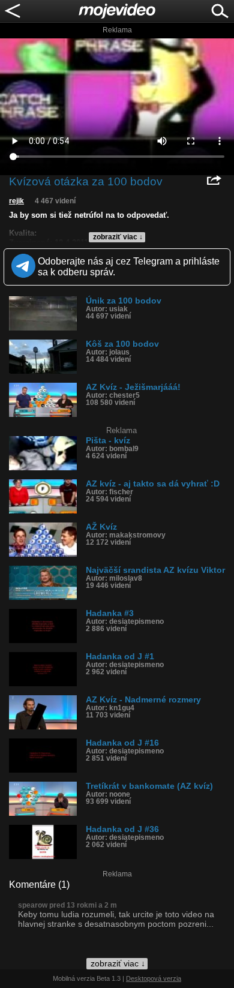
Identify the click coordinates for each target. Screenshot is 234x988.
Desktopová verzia (153, 978)
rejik (16, 201)
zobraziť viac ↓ (118, 237)
